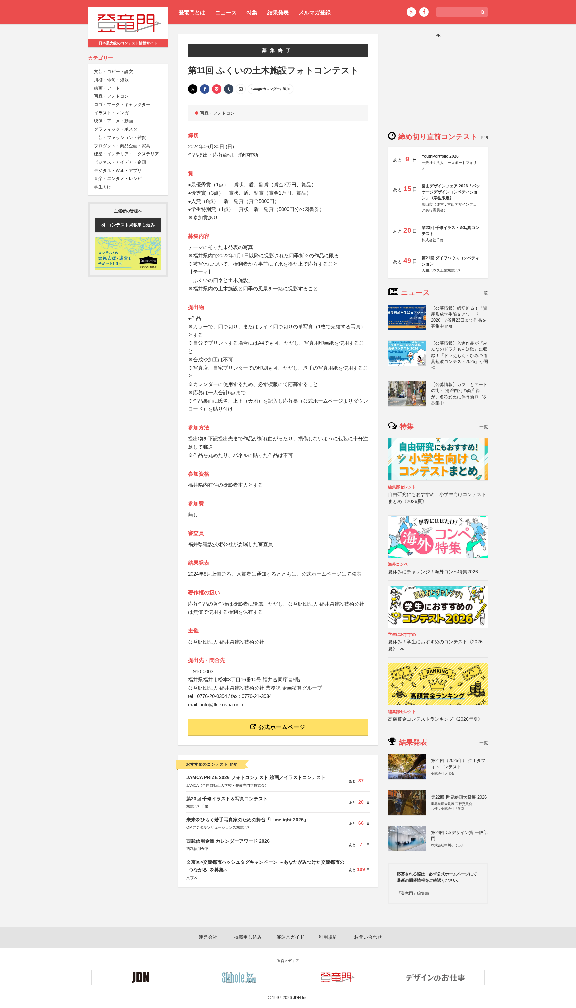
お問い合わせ (368, 937)
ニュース (226, 12)
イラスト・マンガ (111, 112)
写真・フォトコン (111, 96)
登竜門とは (192, 12)
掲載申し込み (248, 937)
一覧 (483, 293)
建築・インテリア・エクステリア (126, 154)
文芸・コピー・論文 (113, 71)
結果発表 (278, 12)
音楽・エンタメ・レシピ (118, 178)
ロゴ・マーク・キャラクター (122, 104)
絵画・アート (107, 88)
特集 (252, 12)
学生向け (102, 186)
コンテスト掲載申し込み (131, 224)
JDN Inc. (300, 997)
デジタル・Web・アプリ (118, 170)
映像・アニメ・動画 (113, 121)
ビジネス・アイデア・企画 (120, 162)
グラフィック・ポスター (118, 129)
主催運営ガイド (288, 937)
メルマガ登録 (315, 12)
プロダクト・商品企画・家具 (122, 145)
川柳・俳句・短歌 (111, 79)
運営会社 (208, 937)
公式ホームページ (281, 727)
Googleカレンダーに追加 (270, 89)
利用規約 (328, 937)
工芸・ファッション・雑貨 (120, 137)
